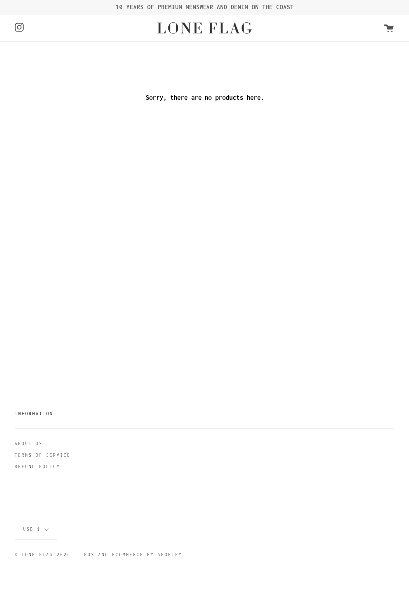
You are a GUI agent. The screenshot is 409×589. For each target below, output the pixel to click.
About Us (29, 443)
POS (89, 554)
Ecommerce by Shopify (147, 554)
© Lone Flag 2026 (43, 554)
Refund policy (37, 466)
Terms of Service (43, 455)
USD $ (32, 529)
